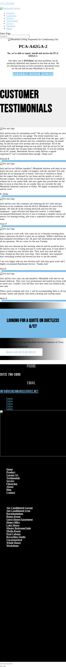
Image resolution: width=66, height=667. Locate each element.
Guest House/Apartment (19, 519)
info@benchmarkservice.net (19, 391)
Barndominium (14, 513)
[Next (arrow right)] (4, 666)
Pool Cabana (13, 534)
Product (10, 472)
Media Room (13, 531)
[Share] (7, 663)
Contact (10, 492)
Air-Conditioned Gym (18, 510)
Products (10, 13)
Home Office (13, 522)
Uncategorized (14, 539)
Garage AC (11, 16)
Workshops (12, 545)
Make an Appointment (21, 352)
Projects (10, 18)
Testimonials (12, 21)
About (9, 28)
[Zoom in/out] (1, 663)
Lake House (12, 525)
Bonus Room (13, 516)
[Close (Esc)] (11, 663)
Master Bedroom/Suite (18, 528)
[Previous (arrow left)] (1, 666)
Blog (8, 489)
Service (9, 23)
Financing (10, 26)
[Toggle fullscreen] (4, 663)
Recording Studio (15, 537)
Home (9, 469)
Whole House (13, 542)
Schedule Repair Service (33, 74)
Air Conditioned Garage (19, 508)
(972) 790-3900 (7, 3)
